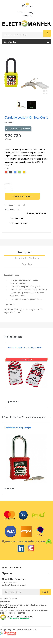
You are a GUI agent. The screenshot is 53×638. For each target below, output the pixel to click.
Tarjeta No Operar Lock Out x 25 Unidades (25, 347)
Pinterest (24, 205)
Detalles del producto (26, 258)
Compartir (15, 205)
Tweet (19, 205)
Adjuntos (26, 263)
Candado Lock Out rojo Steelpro (18, 428)
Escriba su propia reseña (19, 128)
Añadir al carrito (23, 196)
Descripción (24, 252)
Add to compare (12, 209)
